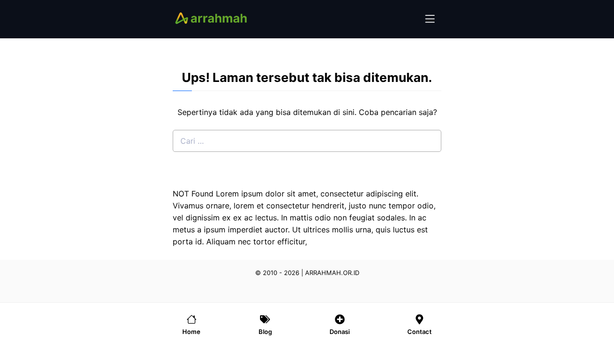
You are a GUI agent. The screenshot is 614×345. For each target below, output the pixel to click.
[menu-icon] (429, 18)
